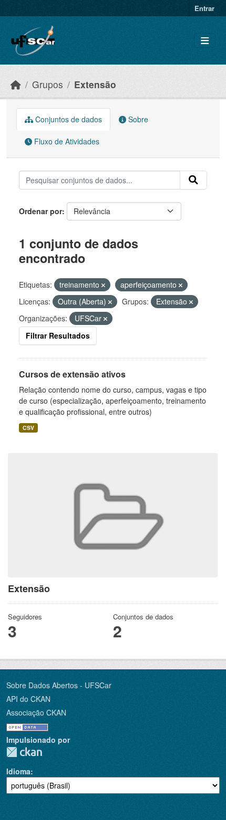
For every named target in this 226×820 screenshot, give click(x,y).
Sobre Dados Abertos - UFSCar (58, 685)
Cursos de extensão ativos (72, 374)
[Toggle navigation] (204, 40)
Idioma (18, 771)
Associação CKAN (36, 712)
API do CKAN (28, 698)
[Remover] (103, 285)
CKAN (24, 752)
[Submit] (193, 180)
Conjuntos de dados (67, 119)
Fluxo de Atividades (65, 141)
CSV (28, 428)
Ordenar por (40, 211)
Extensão (95, 84)
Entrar (204, 8)
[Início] (16, 84)
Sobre (137, 119)
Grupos (47, 84)
